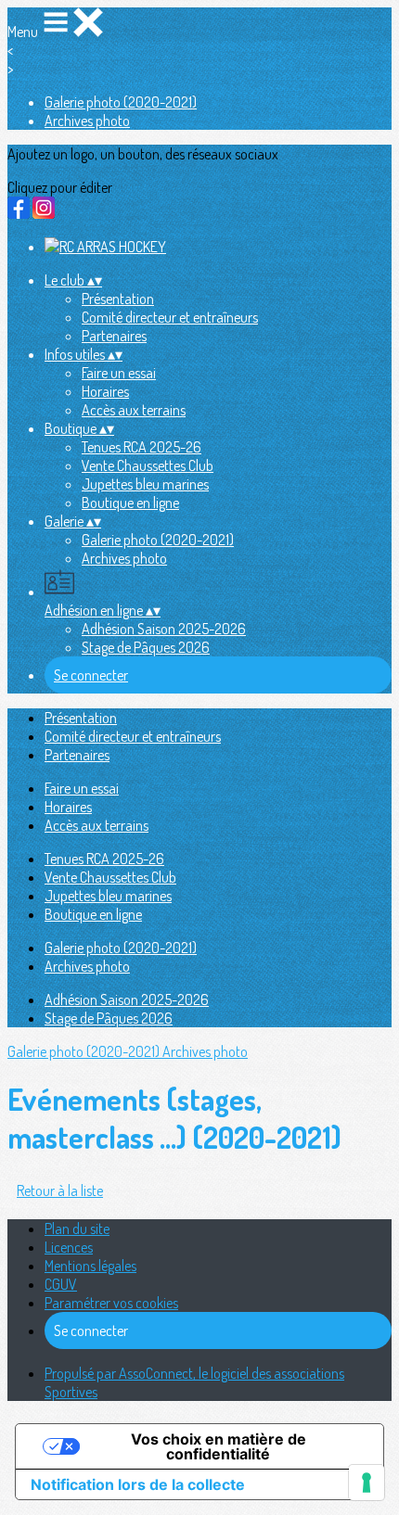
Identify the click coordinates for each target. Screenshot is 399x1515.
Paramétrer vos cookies (111, 1302)
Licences (69, 1247)
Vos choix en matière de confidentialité (218, 1446)
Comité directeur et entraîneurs (170, 317)
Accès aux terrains (134, 410)
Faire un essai (119, 372)
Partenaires (114, 335)
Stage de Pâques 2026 (146, 647)
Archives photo (87, 120)
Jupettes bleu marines (145, 484)
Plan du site (77, 1228)
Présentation (118, 298)
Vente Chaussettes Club (147, 465)
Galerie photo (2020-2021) (121, 102)
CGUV (61, 1284)
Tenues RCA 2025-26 (141, 447)
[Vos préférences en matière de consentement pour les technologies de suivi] (366, 1482)
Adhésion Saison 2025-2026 (164, 628)
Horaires (105, 391)
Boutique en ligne (130, 502)
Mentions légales (90, 1265)
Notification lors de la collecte (138, 1484)
